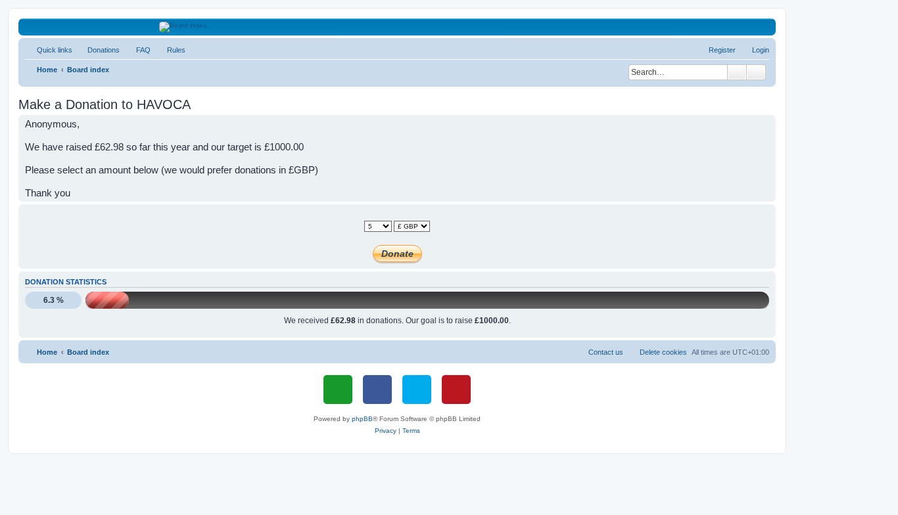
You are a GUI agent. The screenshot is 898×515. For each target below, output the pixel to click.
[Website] (337, 389)
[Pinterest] (456, 389)
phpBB (362, 418)
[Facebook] (377, 389)
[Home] (397, 27)
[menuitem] (98, 50)
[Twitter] (416, 389)
